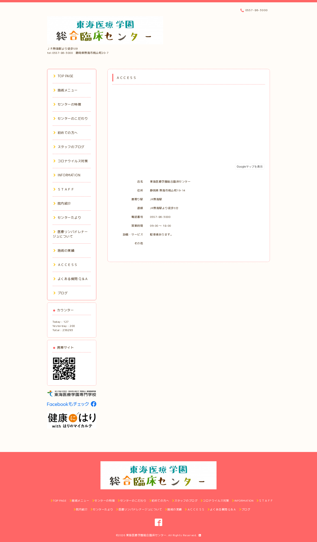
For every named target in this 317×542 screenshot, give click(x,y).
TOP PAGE (66, 76)
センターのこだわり (73, 118)
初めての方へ (68, 132)
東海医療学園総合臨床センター (146, 535)
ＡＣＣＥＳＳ (68, 264)
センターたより (69, 217)
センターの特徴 (69, 104)
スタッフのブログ (71, 147)
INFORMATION (69, 175)
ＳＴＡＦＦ (66, 189)
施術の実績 (66, 250)
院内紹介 (64, 203)
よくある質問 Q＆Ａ (73, 279)
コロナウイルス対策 (73, 161)
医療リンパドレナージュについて (70, 234)
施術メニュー (68, 90)
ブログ (63, 293)
